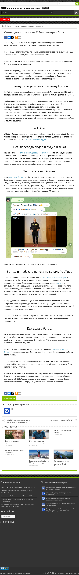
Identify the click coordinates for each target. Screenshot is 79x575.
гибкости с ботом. (15, 177)
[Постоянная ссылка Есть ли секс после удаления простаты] (15, 434)
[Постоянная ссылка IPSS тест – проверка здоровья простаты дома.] (39, 434)
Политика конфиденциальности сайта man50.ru (15, 573)
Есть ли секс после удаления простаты (12, 442)
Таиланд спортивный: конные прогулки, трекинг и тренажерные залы (63, 463)
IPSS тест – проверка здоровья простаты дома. (38, 442)
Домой (4, 26)
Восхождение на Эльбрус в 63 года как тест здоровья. (39, 462)
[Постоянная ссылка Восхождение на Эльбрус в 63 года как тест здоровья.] (39, 454)
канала (60, 283)
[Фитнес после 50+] (39, 8)
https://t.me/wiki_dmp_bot (35, 140)
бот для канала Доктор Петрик (53, 277)
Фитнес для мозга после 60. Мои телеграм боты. (16, 499)
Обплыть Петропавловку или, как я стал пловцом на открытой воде (18, 420)
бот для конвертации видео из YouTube (33, 153)
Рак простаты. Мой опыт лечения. (61, 419)
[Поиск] (77, 3)
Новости (9, 26)
